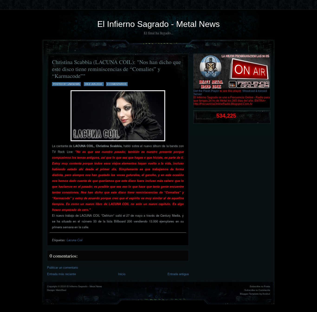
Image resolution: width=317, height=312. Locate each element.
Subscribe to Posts (260, 286)
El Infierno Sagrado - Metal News (158, 24)
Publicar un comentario (62, 267)
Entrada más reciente (61, 274)
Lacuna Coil (74, 240)
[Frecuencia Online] (232, 87)
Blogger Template (249, 294)
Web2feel (61, 290)
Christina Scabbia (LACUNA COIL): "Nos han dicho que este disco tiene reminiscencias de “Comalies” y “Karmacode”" (116, 69)
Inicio (121, 274)
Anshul (266, 294)
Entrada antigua (178, 274)
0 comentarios (116, 84)
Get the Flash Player (206, 91)
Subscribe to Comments (257, 290)
